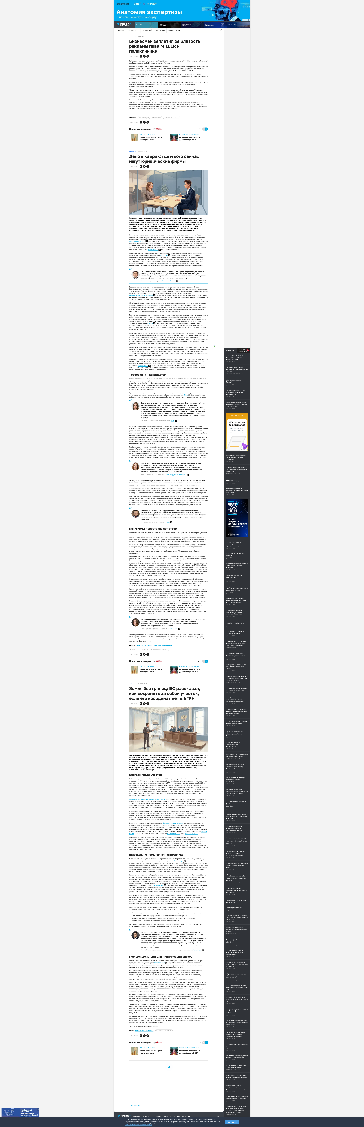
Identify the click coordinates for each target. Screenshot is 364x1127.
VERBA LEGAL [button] (143, 365)
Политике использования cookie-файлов (138, 1124)
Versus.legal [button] (178, 861)
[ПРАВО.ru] (124, 24)
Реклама (143, 117)
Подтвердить (232, 1122)
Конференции (133, 30)
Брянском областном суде (173, 823)
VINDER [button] (150, 323)
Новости (132, 36)
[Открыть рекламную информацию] (247, 449)
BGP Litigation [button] (153, 249)
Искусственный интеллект (157, 649)
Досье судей (147, 30)
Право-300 (120, 30)
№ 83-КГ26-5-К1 (191, 833)
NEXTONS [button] (164, 255)
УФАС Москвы (156, 117)
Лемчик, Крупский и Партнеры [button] (141, 295)
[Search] (221, 30)
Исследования (174, 30)
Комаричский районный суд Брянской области (147, 799)
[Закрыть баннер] (38, 1109)
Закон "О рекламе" (172, 117)
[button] (141, 56)
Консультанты (137, 649)
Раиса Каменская (165, 645)
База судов (160, 30)
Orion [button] (186, 395)
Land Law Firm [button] (159, 963)
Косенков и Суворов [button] (137, 241)
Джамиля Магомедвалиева (146, 645)
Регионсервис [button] (158, 885)
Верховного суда (173, 833)
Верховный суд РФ (165, 1030)
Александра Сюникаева (144, 1031)
